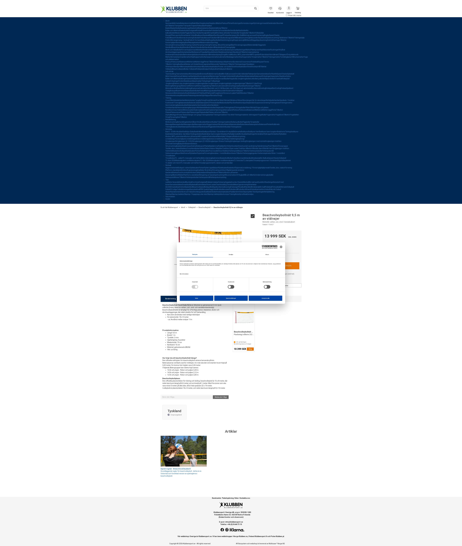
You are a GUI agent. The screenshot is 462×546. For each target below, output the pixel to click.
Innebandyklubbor (192, 54)
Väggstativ (262, 45)
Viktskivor (233, 100)
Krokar (193, 172)
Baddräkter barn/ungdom (212, 134)
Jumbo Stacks (237, 182)
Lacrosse (252, 35)
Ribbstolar (266, 50)
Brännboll (204, 74)
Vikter (247, 107)
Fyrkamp (221, 182)
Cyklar (167, 81)
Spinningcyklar (220, 110)
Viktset (240, 100)
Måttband (247, 40)
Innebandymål (204, 54)
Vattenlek (230, 76)
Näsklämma (213, 146)
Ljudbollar (261, 79)
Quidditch (261, 182)
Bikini (188, 134)
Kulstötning (225, 40)
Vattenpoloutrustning (218, 177)
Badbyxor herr (253, 132)
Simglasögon (170, 141)
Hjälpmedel (265, 168)
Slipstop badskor (178, 194)
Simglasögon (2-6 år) (200, 141)
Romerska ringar (247, 23)
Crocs (189, 148)
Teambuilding (221, 184)
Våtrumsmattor (298, 57)
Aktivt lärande (170, 76)
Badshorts (281, 132)
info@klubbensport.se (234, 522)
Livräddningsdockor (206, 139)
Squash (261, 62)
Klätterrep (192, 86)
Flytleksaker (204, 151)
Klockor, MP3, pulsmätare (240, 54)
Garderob (169, 172)
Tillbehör (171, 26)
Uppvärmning (243, 184)
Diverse (179, 76)
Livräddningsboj (234, 139)
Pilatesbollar (204, 112)
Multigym (173, 115)
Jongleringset (213, 83)
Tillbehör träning (171, 64)
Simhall (168, 165)
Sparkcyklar (197, 81)
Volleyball (290, 187)
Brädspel (269, 88)
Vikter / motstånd (278, 153)
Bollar (179, 50)
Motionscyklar (188, 110)
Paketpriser (255, 50)
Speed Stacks (274, 35)
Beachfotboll (175, 38)
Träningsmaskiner (224, 122)
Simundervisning (171, 144)
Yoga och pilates (262, 107)
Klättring (168, 86)
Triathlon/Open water (230, 148)
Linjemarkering (253, 52)
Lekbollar (171, 33)
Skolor (167, 192)
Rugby (266, 35)
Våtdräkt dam (257, 148)
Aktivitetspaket (194, 74)
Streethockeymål (253, 67)
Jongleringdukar (188, 83)
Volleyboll (169, 69)
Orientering (260, 35)
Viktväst (213, 100)
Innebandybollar (179, 54)
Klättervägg (199, 62)
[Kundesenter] (280, 8)
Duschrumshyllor (184, 172)
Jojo (180, 83)
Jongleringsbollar (244, 79)
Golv (178, 117)
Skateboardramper (225, 52)
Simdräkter (259, 134)
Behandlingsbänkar (184, 122)
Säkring (208, 86)
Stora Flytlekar (223, 151)
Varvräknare (274, 54)
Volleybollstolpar (202, 69)
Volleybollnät (214, 69)
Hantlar (182, 100)
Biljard (211, 35)
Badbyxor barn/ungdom (268, 132)
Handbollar (234, 30)
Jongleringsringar (238, 83)
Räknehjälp (221, 136)
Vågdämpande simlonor (235, 170)
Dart (215, 35)
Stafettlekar (201, 184)
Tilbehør (263, 67)
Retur (236, 498)
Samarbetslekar (263, 74)
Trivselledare (170, 156)
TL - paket (179, 158)
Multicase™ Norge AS (277, 544)
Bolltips (213, 187)
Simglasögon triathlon (273, 141)
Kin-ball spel (253, 182)
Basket (168, 28)
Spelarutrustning (272, 38)
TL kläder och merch (173, 163)
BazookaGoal (195, 189)
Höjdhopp (209, 40)
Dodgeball (192, 30)
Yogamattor (271, 115)
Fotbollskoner (205, 38)
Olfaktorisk (209, 93)
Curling (278, 88)
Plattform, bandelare (191, 175)
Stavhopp (276, 40)
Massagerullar (189, 124)
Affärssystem (241, 544)
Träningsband (275, 103)
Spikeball (290, 74)
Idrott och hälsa (171, 50)
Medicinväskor (205, 42)
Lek (267, 158)
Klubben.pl (280, 536)
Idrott (167, 21)
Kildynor (209, 122)
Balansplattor (205, 103)
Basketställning (215, 28)
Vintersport (169, 67)
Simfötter (227, 146)
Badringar (251, 134)
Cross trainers (178, 110)
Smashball (212, 33)
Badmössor (187, 146)
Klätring (246, 35)
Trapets (194, 26)
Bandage (179, 42)
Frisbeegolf (234, 187)
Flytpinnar (200, 153)
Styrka (167, 115)
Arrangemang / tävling (180, 40)
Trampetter (178, 26)
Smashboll (186, 184)
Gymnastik (169, 23)
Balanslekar (250, 76)
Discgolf (168, 35)
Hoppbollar (233, 79)
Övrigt (223, 54)
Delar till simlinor (206, 170)
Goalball (219, 74)
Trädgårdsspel (170, 91)
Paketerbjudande (194, 95)
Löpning (241, 40)
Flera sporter (176, 35)
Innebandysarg (215, 54)
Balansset (183, 62)
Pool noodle (213, 151)
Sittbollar (219, 127)
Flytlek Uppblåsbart (211, 168)
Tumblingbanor (286, 57)
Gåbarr (194, 122)
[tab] (170, 299)
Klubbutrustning (239, 136)
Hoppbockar (204, 23)
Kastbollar (242, 30)
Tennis (266, 62)
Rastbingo (269, 182)
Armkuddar (178, 132)
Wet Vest (252, 192)
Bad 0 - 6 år (169, 132)
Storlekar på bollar (223, 33)
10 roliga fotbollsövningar (180, 189)
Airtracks (176, 23)
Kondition (169, 110)
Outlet (167, 199)
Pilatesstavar (176, 112)
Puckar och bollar (224, 67)
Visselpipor (250, 64)
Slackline (282, 76)
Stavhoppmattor (245, 57)
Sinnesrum (169, 93)
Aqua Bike (180, 153)
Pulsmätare (264, 54)
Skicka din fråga (221, 397)
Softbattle (273, 74)
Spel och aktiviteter (244, 88)
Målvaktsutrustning (242, 38)
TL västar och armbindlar (223, 163)
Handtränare (203, 127)
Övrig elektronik (292, 54)
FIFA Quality (204, 189)
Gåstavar (195, 127)
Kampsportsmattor (211, 57)
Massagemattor (200, 124)
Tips (167, 180)
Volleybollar (259, 33)
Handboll (168, 47)
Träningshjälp (299, 38)
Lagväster (231, 38)
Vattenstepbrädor (264, 153)
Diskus (203, 40)
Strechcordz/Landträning (247, 146)
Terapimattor (257, 57)
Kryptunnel (195, 88)
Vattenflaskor (204, 148)
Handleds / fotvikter (287, 100)
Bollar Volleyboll (190, 69)
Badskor (225, 134)
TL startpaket (248, 160)
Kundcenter (216, 498)
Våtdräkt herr (267, 148)
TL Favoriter (238, 160)
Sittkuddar (227, 127)
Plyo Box (233, 103)
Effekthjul (201, 93)
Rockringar (237, 23)
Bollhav (177, 88)
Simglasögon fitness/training (219, 141)
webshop (253, 544)
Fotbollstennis (256, 189)
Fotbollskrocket (223, 189)
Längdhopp (233, 40)
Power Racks (182, 115)
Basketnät (194, 28)
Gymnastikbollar (224, 30)
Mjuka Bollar (269, 79)
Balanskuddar (194, 103)
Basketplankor (203, 28)
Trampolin (187, 26)
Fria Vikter (220, 100)
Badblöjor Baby (188, 132)
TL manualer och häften (192, 158)
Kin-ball (228, 54)
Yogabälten (294, 115)
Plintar (230, 23)
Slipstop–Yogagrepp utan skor (195, 194)
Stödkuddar (201, 122)
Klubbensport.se (205, 536)
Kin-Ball (240, 35)
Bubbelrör (194, 93)
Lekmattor (223, 57)
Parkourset (175, 62)
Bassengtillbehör (171, 175)
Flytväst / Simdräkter (218, 132)
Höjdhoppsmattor (197, 57)
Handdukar (195, 148)
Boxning (227, 187)
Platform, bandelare (173, 170)
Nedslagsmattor (233, 57)
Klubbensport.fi (261, 536)
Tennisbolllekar (232, 184)
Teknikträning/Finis (264, 146)
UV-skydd (229, 132)
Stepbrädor (250, 103)
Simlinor (184, 170)
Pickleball (254, 62)
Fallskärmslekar (212, 182)
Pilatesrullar (185, 112)
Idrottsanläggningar (172, 52)
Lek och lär (169, 71)
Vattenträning (170, 153)
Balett (194, 23)
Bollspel (183, 151)
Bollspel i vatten (184, 168)
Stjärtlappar (205, 95)
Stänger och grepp (194, 115)
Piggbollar (189, 33)
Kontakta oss (245, 498)
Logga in (289, 8)
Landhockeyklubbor (210, 67)
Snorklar (234, 146)
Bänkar (175, 172)
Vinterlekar (169, 95)
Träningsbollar (240, 107)
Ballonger (183, 79)
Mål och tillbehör (249, 175)
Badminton (229, 62)
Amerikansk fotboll (188, 35)
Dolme (193, 146)
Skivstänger (247, 100)
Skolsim (188, 144)
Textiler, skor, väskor (173, 148)
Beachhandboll (177, 47)
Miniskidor (184, 95)
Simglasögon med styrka (255, 141)
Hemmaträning (171, 105)
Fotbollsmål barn (244, 189)
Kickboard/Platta (202, 146)
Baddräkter (198, 132)
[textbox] (186, 397)
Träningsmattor (274, 57)
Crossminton (246, 62)
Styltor (288, 76)
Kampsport (233, 35)
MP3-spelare (255, 54)
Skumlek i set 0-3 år (214, 88)
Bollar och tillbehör (172, 30)
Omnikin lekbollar (241, 74)
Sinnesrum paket (229, 93)
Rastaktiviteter (175, 192)
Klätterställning (185, 88)
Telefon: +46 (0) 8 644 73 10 (231, 524)
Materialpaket (195, 160)
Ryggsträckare (212, 124)
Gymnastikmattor (184, 57)
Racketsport (220, 62)
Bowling (263, 88)
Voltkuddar (201, 26)
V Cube (254, 83)
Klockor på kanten (191, 136)
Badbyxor (199, 35)
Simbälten (275, 134)
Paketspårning (228, 498)
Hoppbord (213, 23)
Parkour (225, 23)
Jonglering (169, 83)
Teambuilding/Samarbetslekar (177, 74)
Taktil (238, 93)
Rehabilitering (170, 119)
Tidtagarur (283, 54)
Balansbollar (184, 103)
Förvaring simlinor (219, 170)
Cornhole (195, 182)
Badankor (176, 151)
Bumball (189, 182)
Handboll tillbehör (189, 47)
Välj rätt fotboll (275, 189)
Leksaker (213, 91)
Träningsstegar (240, 64)
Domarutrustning (186, 38)
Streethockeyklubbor (239, 67)
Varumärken (170, 197)
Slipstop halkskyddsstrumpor (218, 194)
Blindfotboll (207, 79)
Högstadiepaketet (284, 160)
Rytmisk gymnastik (260, 23)
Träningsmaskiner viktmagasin (246, 115)
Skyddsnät (262, 38)
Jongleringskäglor (225, 83)
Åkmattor (214, 95)
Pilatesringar (194, 112)
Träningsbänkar (207, 115)
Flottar (197, 151)
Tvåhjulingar (215, 81)
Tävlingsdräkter (196, 134)
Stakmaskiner (199, 110)
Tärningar (222, 76)
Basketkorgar (185, 28)
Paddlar (221, 146)
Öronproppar (283, 146)
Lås (197, 172)
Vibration (243, 93)
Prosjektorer (218, 93)
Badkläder (208, 192)
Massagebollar (178, 124)
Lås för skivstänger (259, 100)
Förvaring (169, 45)
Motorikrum (169, 88)
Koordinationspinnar (228, 50)
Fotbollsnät (223, 38)
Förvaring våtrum (216, 45)
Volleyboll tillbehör (225, 69)
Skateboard (188, 81)
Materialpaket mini (182, 160)
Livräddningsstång (221, 139)
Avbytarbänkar (186, 52)
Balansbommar (186, 23)
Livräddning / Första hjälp (251, 168)
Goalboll (242, 187)
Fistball (199, 30)
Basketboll (191, 79)
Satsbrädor (272, 23)
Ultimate (283, 187)
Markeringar (241, 50)
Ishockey (177, 95)
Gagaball (228, 182)
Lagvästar (207, 64)
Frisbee (226, 35)
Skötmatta (237, 132)
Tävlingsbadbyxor (291, 132)
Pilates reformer (215, 112)
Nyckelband (202, 172)
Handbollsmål (210, 47)
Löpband (229, 110)
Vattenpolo (233, 151)
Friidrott (168, 40)
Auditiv (188, 93)
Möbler (180, 175)
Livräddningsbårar (192, 139)
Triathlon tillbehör (245, 148)
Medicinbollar (180, 33)
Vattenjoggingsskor (250, 153)
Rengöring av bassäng (207, 175)
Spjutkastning (262, 40)
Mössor (240, 151)
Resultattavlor (213, 52)
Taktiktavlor (283, 38)
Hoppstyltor (274, 76)
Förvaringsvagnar (241, 45)
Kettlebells (175, 100)
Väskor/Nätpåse (216, 148)
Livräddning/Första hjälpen (175, 139)
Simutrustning (170, 146)
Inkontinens (232, 153)
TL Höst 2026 (170, 160)
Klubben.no (243, 536)
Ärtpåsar (208, 26)
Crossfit (168, 100)
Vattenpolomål (268, 151)
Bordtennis (237, 62)
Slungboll (204, 33)
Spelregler (260, 192)
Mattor (219, 23)
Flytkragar (267, 134)
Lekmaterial (222, 86)
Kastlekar (194, 76)
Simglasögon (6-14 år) (183, 141)
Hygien (168, 168)
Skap (209, 172)
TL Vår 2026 (204, 160)
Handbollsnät (220, 47)
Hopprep (213, 50)
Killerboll (246, 182)
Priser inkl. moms (294, 15)
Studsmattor (230, 91)
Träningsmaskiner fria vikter (224, 115)
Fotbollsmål (214, 38)
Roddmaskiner (209, 110)
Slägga (254, 40)
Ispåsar (186, 42)
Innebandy (169, 54)
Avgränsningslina (193, 170)
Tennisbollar (234, 33)
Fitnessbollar (206, 30)
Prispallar (204, 52)
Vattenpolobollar (256, 151)
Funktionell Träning (172, 103)
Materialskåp (253, 45)
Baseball (206, 35)
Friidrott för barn (195, 40)
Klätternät (191, 62)
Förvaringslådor (229, 45)
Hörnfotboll (265, 189)
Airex (237, 194)
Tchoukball (276, 187)
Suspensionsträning (262, 103)
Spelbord (289, 88)
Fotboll (167, 38)
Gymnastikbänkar (196, 50)
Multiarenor (196, 52)
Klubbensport (173, 207)
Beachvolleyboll (178, 69)
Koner (219, 50)
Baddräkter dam (180, 134)
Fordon (181, 81)
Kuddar (214, 122)
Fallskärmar (212, 74)
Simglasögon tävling (238, 141)
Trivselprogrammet (206, 163)
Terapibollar (243, 33)
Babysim (181, 144)
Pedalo (269, 124)
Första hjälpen (170, 42)
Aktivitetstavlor (179, 93)
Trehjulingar (206, 81)
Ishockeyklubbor (188, 67)
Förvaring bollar (178, 45)
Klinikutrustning (171, 122)
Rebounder (254, 38)
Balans (243, 76)
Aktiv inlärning (206, 158)
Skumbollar (197, 33)
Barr (198, 23)
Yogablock (279, 115)
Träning (168, 98)
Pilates (168, 112)
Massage (168, 124)
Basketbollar (175, 28)
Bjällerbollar (199, 79)
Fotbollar (214, 30)
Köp (250, 349)
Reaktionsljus (241, 103)
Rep (261, 50)
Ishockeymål (198, 67)
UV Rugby (239, 175)
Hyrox (241, 194)
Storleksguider (198, 192)
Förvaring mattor (190, 45)
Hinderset (206, 50)
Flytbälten (282, 134)
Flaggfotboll (213, 189)
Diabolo (176, 83)
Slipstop (246, 192)
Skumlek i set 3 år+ (229, 88)
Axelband (181, 64)
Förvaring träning (203, 45)
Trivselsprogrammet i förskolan (265, 160)
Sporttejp (214, 42)
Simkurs (194, 144)
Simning (168, 129)
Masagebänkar (194, 42)
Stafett (270, 40)
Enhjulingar (266, 76)
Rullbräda (275, 124)
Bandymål (178, 67)
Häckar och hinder (192, 64)
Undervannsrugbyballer (264, 175)
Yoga (260, 115)
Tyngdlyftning (200, 100)
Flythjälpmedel (233, 134)
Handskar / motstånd (219, 153)
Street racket (211, 184)
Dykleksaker (190, 151)
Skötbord (214, 172)
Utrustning (220, 175)
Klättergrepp (176, 86)
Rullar (264, 115)
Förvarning (185, 50)
